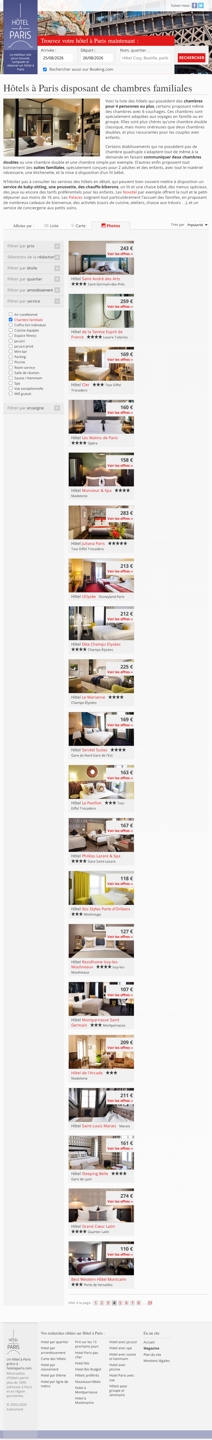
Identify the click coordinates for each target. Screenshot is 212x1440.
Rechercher (191, 57)
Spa (17, 383)
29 (150, 1302)
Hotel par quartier (54, 1342)
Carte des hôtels (53, 1359)
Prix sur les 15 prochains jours (87, 1344)
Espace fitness (25, 335)
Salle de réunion (26, 372)
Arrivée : (48, 50)
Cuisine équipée (26, 330)
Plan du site (152, 1355)
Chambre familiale (28, 319)
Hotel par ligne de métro (54, 1384)
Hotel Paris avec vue (121, 1377)
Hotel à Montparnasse (86, 1390)
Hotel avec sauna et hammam (122, 1356)
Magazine (151, 1348)
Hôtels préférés (87, 1375)
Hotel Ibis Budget (88, 1369)
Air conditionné (26, 314)
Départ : (88, 50)
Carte (80, 225)
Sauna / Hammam (28, 378)
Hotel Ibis (82, 1363)
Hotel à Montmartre (84, 1400)
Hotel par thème (53, 1375)
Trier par (178, 224)
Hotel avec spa (120, 1348)
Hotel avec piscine (117, 1367)
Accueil (149, 1342)
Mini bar (20, 351)
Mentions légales (157, 1361)
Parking (20, 356)
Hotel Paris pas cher (86, 1355)
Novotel (130, 192)
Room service (24, 367)
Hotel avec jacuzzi (123, 1342)
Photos (112, 225)
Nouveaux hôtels (88, 1382)
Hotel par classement (50, 1367)
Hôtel (95, 278)
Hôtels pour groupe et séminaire (118, 1390)
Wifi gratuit (22, 393)
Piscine (19, 362)
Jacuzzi (19, 341)
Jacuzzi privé (23, 346)
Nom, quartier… (135, 50)
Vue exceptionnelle (28, 388)
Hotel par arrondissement (53, 1350)
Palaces (76, 197)
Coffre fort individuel (30, 325)
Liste (54, 225)
